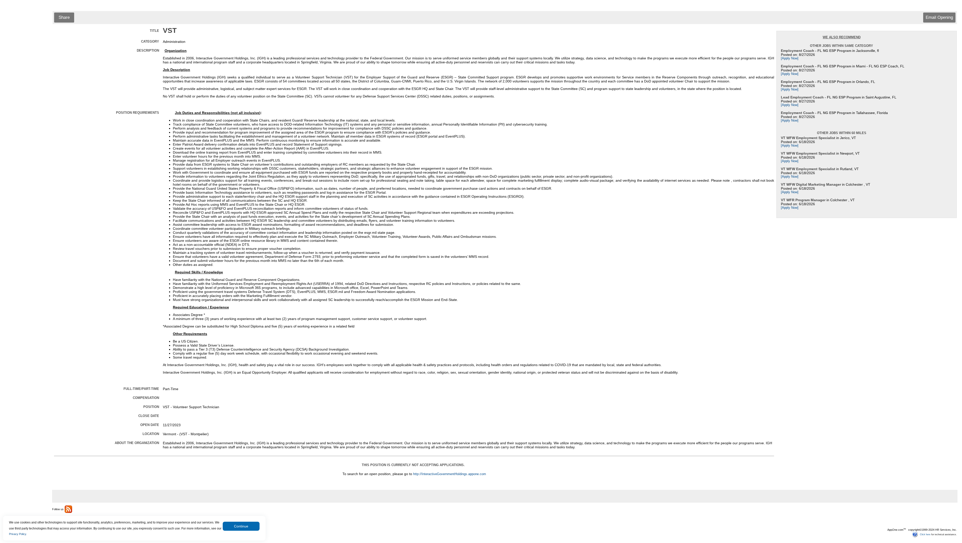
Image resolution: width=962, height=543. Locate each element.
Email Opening (939, 17)
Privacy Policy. (18, 533)
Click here (925, 534)
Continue (241, 526)
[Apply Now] (789, 58)
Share (64, 17)
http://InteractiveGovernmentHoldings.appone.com (449, 474)
